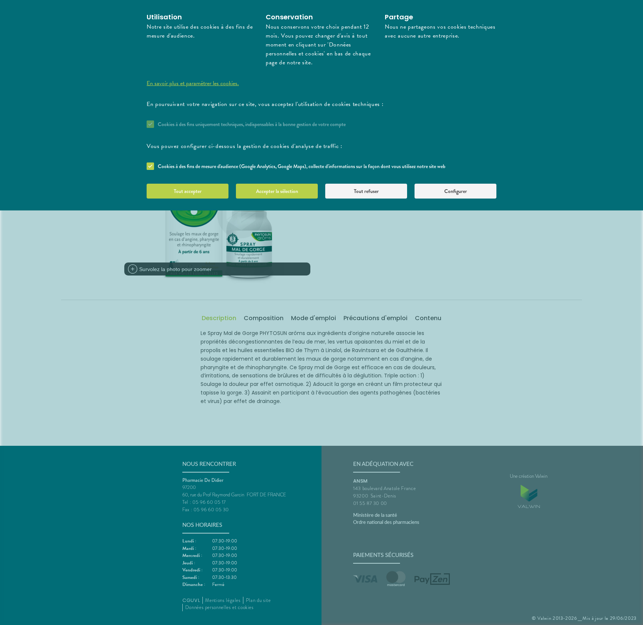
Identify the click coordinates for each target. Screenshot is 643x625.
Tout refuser (366, 191)
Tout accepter (188, 191)
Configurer (455, 191)
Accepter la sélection (277, 191)
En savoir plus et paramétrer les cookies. (193, 83)
